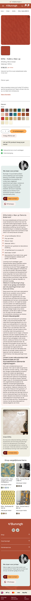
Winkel (7, 11)
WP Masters (26, 598)
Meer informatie (5, 94)
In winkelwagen (18, 131)
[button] (5, 50)
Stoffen (14, 11)
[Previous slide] (3, 30)
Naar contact (12, 199)
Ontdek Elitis (12, 453)
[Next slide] (27, 30)
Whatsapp (10, 204)
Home (2, 11)
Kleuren (3, 104)
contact (23, 267)
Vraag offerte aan (9, 136)
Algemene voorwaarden (14, 598)
